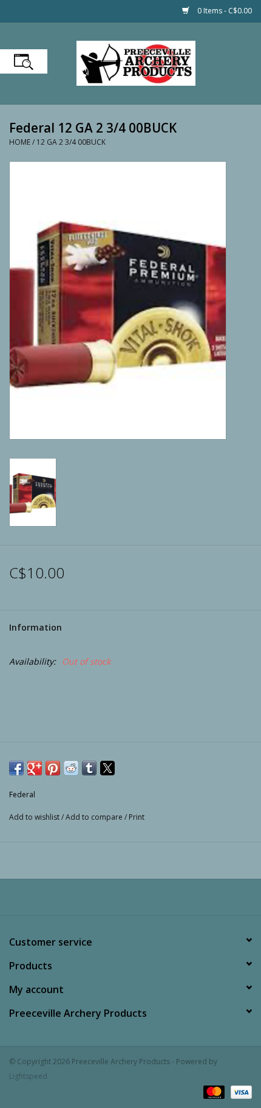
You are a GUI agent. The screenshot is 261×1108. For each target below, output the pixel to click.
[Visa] (239, 1091)
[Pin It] (53, 768)
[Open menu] (23, 61)
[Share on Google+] (34, 768)
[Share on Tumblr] (89, 768)
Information (35, 627)
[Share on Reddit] (71, 768)
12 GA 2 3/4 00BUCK (71, 142)
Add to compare (95, 817)
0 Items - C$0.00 (223, 10)
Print (136, 817)
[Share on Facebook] (16, 768)
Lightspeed (28, 1076)
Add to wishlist (35, 817)
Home (19, 142)
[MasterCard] (212, 1091)
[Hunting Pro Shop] (154, 62)
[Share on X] (107, 768)
